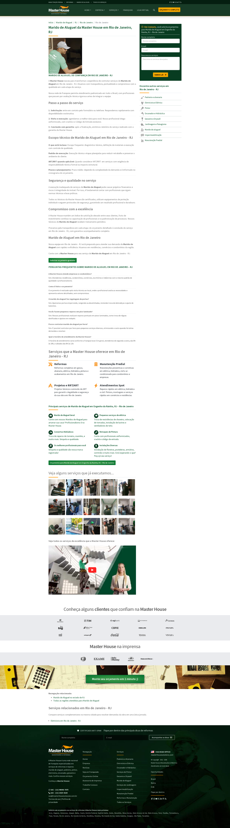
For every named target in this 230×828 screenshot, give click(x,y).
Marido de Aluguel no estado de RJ (69, 697)
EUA (152, 787)
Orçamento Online (90, 776)
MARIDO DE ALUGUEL (83, 2)
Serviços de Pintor (124, 772)
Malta (153, 783)
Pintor (147, 108)
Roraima (98, 816)
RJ (76, 22)
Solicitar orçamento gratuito (62, 260)
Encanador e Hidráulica (154, 113)
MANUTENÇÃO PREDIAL (56, 2)
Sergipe (130, 816)
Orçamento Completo (169, 10)
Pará (160, 813)
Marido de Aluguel (64, 22)
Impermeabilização (152, 135)
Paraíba (165, 813)
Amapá (71, 813)
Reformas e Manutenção (127, 798)
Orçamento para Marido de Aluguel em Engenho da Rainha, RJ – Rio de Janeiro (82, 463)
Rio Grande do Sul (108, 816)
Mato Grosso (152, 813)
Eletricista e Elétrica (153, 102)
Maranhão (117, 813)
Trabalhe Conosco (90, 785)
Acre (50, 813)
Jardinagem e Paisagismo (155, 124)
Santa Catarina (121, 816)
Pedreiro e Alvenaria (125, 759)
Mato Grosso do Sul (140, 813)
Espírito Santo (103, 813)
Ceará (82, 813)
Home (87, 10)
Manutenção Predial (153, 140)
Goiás (111, 813)
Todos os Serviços (124, 802)
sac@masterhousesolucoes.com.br (63, 796)
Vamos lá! (160, 75)
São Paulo (137, 816)
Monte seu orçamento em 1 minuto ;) (115, 679)
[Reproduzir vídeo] (92, 570)
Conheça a (59, 781)
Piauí (50, 816)
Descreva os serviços (149, 55)
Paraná (55, 816)
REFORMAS (69, 2)
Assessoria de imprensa (92, 780)
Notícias (86, 767)
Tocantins (145, 816)
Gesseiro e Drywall (152, 119)
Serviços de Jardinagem (126, 785)
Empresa (99, 10)
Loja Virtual (143, 10)
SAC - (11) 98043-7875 (59, 789)
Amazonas (64, 813)
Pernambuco (173, 813)
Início (51, 22)
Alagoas (56, 813)
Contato (86, 789)
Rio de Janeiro (86, 22)
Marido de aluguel (152, 129)
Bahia (77, 813)
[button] (92, 570)
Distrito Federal (91, 813)
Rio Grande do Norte (78, 816)
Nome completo (148, 37)
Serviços (113, 10)
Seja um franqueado (91, 772)
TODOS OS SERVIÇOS (99, 2)
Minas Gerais (127, 813)
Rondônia (90, 816)
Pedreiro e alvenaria (153, 97)
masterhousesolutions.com (162, 755)
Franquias (128, 10)
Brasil (153, 779)
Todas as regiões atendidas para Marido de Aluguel (76, 700)
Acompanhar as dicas (160, 737)
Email (143, 46)
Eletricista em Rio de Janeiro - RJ (66, 720)
